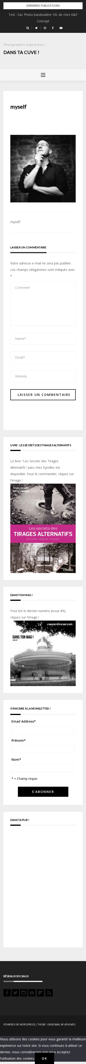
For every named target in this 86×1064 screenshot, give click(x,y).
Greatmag (53, 1024)
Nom (16, 759)
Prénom (18, 740)
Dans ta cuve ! (21, 52)
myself (15, 222)
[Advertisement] (43, 889)
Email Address (23, 721)
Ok (44, 1058)
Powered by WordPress (19, 1024)
